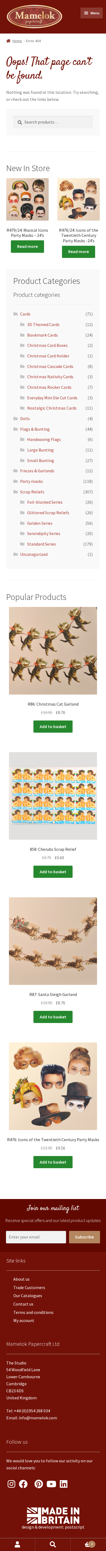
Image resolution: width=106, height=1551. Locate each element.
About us (21, 1279)
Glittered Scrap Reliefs (48, 512)
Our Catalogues (27, 1295)
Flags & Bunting (35, 429)
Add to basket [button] (53, 726)
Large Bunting (40, 450)
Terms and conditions (33, 1312)
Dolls (25, 418)
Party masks (31, 481)
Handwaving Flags (44, 439)
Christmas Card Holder (48, 355)
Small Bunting (40, 460)
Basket (82, 1542)
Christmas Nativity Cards (50, 376)
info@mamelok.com (38, 1417)
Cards (25, 314)
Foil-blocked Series (45, 502)
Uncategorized (34, 554)
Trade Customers (29, 1287)
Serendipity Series (43, 533)
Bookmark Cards (42, 335)
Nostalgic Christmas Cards (52, 408)
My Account (17, 1544)
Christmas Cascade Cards (50, 366)
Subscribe (84, 1237)
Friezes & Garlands (37, 470)
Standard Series (41, 544)
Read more (27, 246)
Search (53, 1544)
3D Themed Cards (43, 324)
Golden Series (39, 523)
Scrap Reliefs (32, 491)
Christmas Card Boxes (47, 345)
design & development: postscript (53, 1527)
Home (17, 40)
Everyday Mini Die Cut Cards (52, 397)
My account (23, 1320)
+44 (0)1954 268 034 (32, 1410)
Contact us (23, 1304)
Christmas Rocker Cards (49, 387)
